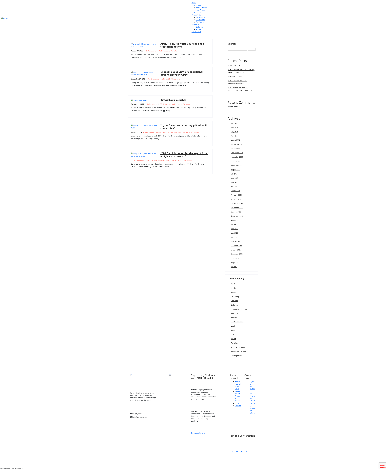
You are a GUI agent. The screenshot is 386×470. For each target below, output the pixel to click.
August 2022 (235, 220)
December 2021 (237, 254)
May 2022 (234, 233)
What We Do (196, 15)
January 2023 (236, 199)
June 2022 (234, 229)
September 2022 (237, 216)
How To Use (200, 10)
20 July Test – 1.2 (234, 65)
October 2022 (236, 212)
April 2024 (234, 136)
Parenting (174, 51)
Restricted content (235, 76)
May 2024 (234, 132)
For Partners (200, 22)
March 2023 (235, 191)
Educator (234, 301)
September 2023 (237, 165)
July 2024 (234, 123)
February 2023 (236, 195)
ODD (170, 79)
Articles (198, 29)
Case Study (235, 296)
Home (194, 3)
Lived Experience (188, 132)
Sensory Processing (238, 351)
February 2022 (236, 246)
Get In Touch (196, 32)
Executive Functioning (239, 309)
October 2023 (236, 161)
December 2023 (237, 153)
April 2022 (234, 237)
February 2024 (236, 144)
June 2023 (234, 178)
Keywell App (196, 5)
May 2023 (234, 182)
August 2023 (235, 170)
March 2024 (235, 140)
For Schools (200, 17)
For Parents (200, 20)
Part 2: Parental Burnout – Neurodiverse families (237, 82)
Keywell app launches (173, 100)
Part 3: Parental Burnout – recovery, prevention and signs (241, 71)
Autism (174, 104)
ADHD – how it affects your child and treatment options (182, 45)
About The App (201, 8)
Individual (234, 313)
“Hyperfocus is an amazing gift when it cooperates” (183, 126)
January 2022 (236, 250)
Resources (196, 24)
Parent (233, 339)
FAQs (237, 389)
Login (237, 403)
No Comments (151, 51)
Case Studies (196, 12)
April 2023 (234, 186)
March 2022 (235, 241)
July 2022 (234, 224)
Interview (177, 132)
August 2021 (235, 262)
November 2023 (237, 157)
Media (233, 326)
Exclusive (199, 27)
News (180, 104)
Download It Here (198, 433)
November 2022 (237, 208)
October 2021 (236, 258)
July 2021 (234, 267)
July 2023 (234, 174)
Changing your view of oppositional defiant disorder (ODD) (181, 73)
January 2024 (236, 148)
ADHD (161, 51)
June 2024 (234, 127)
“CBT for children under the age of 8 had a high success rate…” (184, 155)
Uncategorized (236, 356)
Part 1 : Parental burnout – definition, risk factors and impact (240, 89)
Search (232, 43)
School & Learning (238, 347)
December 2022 (237, 203)
